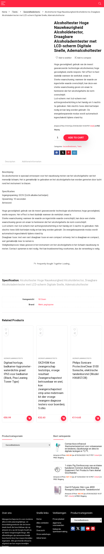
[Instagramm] (83, 529)
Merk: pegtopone (45, 304)
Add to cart (76, 137)
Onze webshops (43, 534)
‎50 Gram (42, 299)
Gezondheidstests (32, 12)
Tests (14, 12)
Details (92, 126)
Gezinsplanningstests (13, 358)
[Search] (100, 3)
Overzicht (40, 530)
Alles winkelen (42, 523)
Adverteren (41, 538)
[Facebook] (73, 529)
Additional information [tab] (31, 161)
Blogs (38, 527)
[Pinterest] (93, 529)
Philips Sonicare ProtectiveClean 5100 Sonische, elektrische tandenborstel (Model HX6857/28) (85, 370)
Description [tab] (10, 161)
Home (4, 12)
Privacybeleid (58, 519)
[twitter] (78, 529)
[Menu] (3, 3)
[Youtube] (88, 529)
